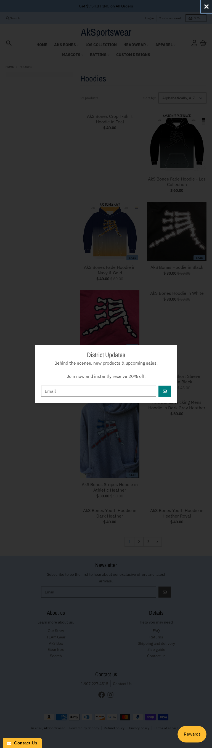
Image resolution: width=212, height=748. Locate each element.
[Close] (206, 6)
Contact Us (24, 743)
